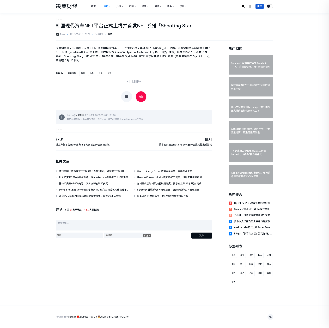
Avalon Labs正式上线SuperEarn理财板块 (253, 227)
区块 (100, 73)
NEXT (208, 139)
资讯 (106, 6)
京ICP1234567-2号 (88, 317)
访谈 (182, 6)
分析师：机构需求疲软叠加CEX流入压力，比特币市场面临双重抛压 (253, 215)
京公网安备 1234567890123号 (114, 317)
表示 (269, 264)
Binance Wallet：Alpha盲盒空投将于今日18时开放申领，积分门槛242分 (253, 209)
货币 (260, 264)
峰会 (169, 6)
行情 (131, 6)
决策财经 (80, 115)
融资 (233, 282)
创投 (156, 6)
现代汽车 (72, 73)
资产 (233, 273)
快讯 (110, 34)
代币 (251, 255)
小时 (269, 255)
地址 (260, 273)
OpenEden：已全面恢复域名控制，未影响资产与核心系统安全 (253, 203)
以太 (92, 73)
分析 (118, 6)
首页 (93, 6)
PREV (59, 139)
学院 (144, 6)
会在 (109, 73)
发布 (201, 235)
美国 (233, 264)
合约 (251, 273)
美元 (242, 255)
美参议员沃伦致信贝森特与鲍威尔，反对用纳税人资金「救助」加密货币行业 (253, 221)
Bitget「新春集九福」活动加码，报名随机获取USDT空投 (253, 233)
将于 (242, 264)
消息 (233, 255)
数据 (269, 273)
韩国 (83, 73)
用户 (259, 6)
